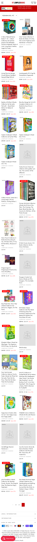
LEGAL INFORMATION (8, 514)
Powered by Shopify (18, 540)
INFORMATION (6, 518)
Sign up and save (8, 522)
